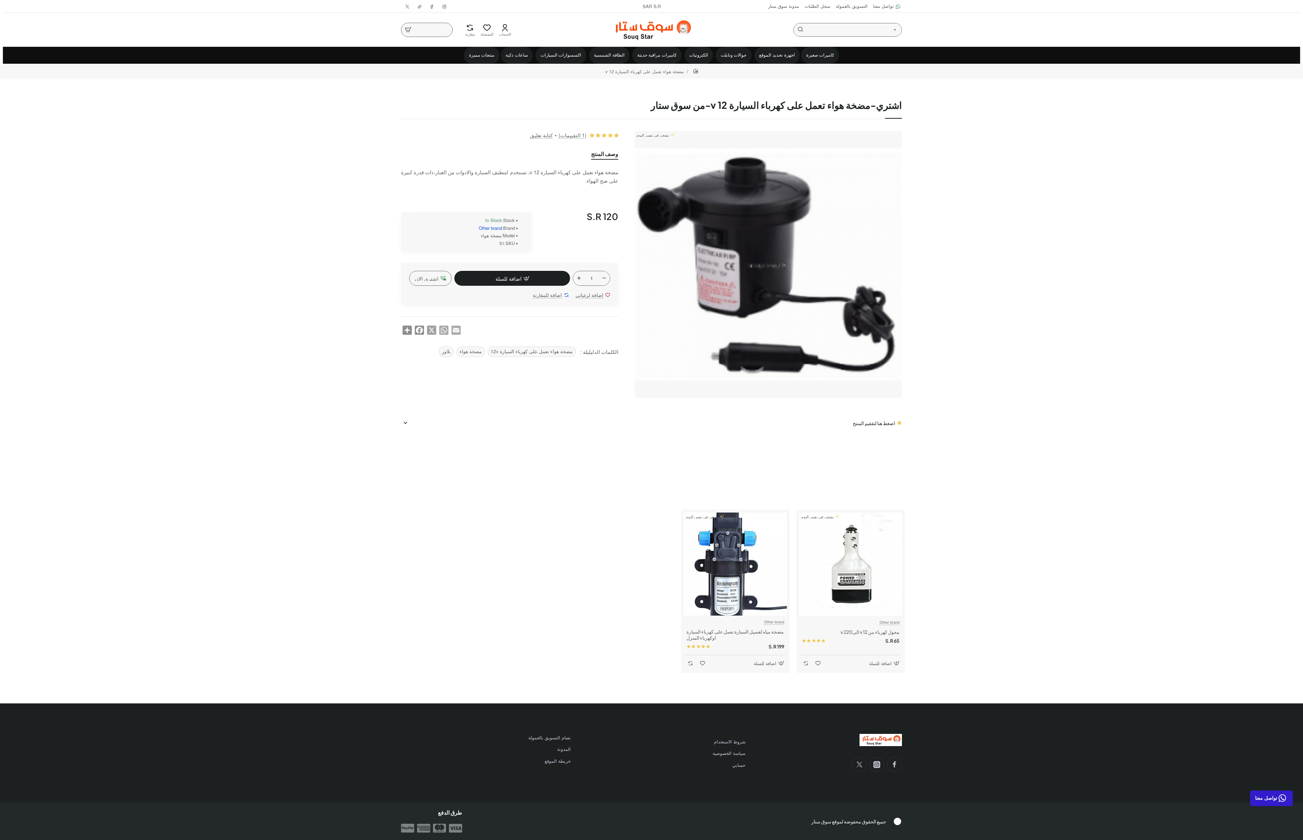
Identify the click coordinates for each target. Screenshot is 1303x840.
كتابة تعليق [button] (541, 135)
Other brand (490, 228)
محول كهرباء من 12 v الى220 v (870, 632)
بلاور (446, 351)
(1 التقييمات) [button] (572, 135)
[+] (579, 278)
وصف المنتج (604, 154)
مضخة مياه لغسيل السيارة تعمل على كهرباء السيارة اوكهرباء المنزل (735, 634)
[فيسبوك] (894, 764)
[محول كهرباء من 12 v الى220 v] (850, 564)
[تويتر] (859, 764)
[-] (604, 278)
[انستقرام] (876, 764)
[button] (512, 278)
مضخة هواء (470, 351)
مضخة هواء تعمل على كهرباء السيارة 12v (532, 351)
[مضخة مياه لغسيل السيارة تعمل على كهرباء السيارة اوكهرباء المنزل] (735, 564)
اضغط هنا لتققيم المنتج (874, 423)
